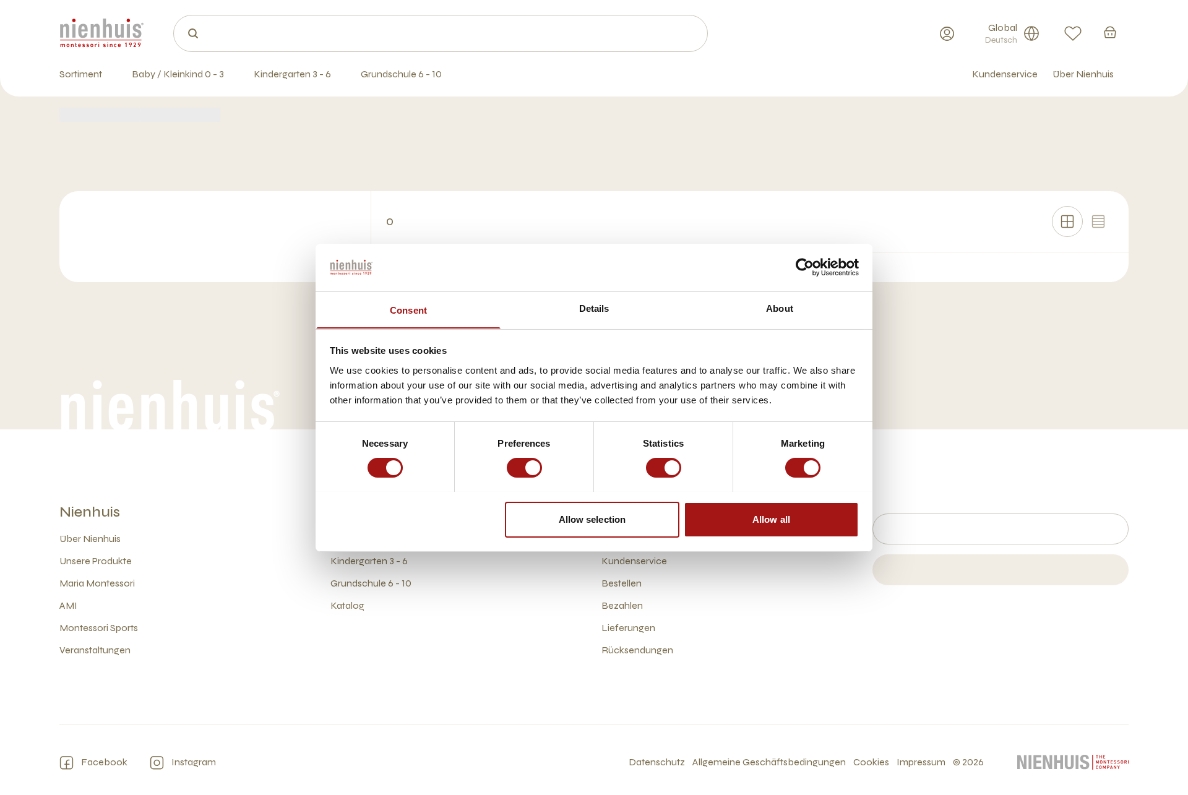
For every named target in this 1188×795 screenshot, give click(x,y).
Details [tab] (594, 308)
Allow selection (592, 519)
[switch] (524, 468)
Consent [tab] (408, 309)
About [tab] (779, 308)
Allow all (771, 519)
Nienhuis (89, 512)
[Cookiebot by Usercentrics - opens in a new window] (805, 267)
